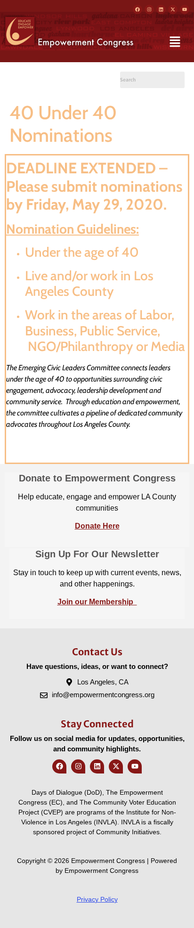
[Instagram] (149, 9)
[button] (175, 42)
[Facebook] (137, 9)
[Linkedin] (161, 9)
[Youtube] (184, 9)
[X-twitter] (173, 9)
